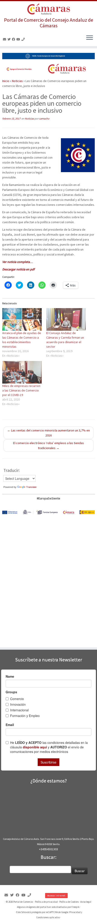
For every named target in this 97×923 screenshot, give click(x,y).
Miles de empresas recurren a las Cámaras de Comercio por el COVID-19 (21, 390)
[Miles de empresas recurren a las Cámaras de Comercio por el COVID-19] (22, 372)
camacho (44, 118)
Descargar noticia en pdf (18, 269)
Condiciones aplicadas (48, 917)
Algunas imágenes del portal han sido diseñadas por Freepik (48, 907)
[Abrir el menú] (89, 38)
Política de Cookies (69, 901)
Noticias (17, 81)
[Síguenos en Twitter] (9, 39)
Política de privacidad (46, 901)
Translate (31, 487)
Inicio (5, 81)
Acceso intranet (56, 895)
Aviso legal (85, 901)
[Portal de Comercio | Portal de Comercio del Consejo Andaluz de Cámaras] (48, 9)
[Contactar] (5, 39)
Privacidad (75, 912)
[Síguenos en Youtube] (18, 39)
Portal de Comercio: (23, 901)
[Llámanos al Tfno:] (23, 39)
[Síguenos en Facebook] (14, 39)
